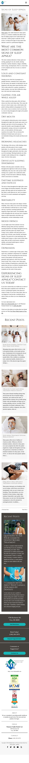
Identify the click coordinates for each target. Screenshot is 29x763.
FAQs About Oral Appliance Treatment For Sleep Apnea (13, 482)
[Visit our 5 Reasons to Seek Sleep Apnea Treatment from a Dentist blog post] (14, 378)
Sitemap (17, 744)
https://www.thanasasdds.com (9, 304)
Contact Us (14, 653)
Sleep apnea (4, 32)
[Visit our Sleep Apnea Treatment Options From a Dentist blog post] (14, 424)
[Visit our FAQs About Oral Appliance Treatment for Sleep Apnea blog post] (14, 471)
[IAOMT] (14, 686)
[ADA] (14, 679)
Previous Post (5, 509)
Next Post (24, 509)
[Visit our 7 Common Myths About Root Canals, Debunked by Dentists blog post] (14, 581)
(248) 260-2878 (17, 306)
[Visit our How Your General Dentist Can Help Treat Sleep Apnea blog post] (14, 334)
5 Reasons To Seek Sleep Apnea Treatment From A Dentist (13, 389)
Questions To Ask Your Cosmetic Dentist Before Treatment (13, 539)
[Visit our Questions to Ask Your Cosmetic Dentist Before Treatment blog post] (14, 533)
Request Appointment (14, 639)
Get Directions (14, 624)
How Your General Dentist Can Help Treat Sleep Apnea (14, 345)
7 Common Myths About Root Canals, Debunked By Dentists (14, 586)
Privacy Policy (12, 744)
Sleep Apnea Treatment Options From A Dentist (14, 436)
